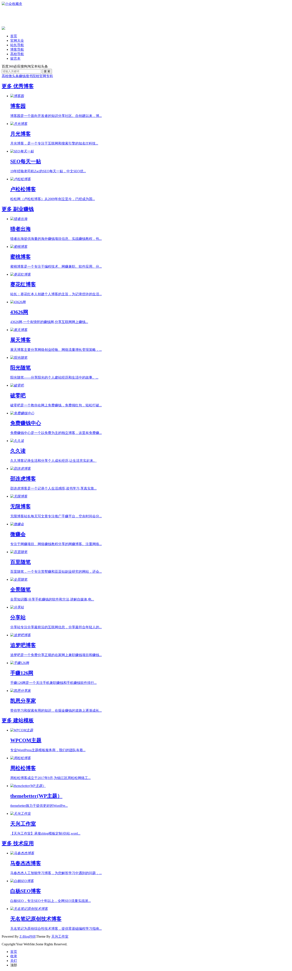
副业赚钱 (23, 209)
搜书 (29, 76)
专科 (49, 76)
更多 (7, 86)
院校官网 (39, 76)
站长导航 (17, 45)
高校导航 (17, 54)
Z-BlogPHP (27, 936)
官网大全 (17, 40)
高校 (5, 76)
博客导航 (17, 49)
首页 (13, 36)
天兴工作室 (59, 936)
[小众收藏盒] (12, 4)
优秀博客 (23, 86)
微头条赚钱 (17, 76)
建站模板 (23, 720)
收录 (13, 956)
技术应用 (23, 843)
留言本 (15, 58)
